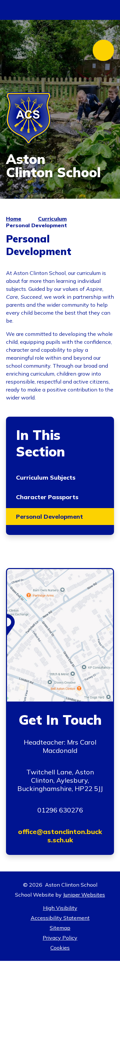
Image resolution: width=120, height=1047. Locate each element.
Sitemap (60, 927)
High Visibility (60, 908)
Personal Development (36, 225)
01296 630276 (60, 810)
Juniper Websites (84, 894)
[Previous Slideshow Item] (106, 109)
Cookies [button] (60, 947)
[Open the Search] (107, 10)
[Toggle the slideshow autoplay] (106, 91)
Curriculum (52, 218)
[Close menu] (103, 50)
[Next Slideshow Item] (106, 127)
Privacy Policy (60, 937)
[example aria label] (16, 10)
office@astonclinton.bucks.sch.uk (60, 835)
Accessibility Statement (60, 918)
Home (13, 218)
